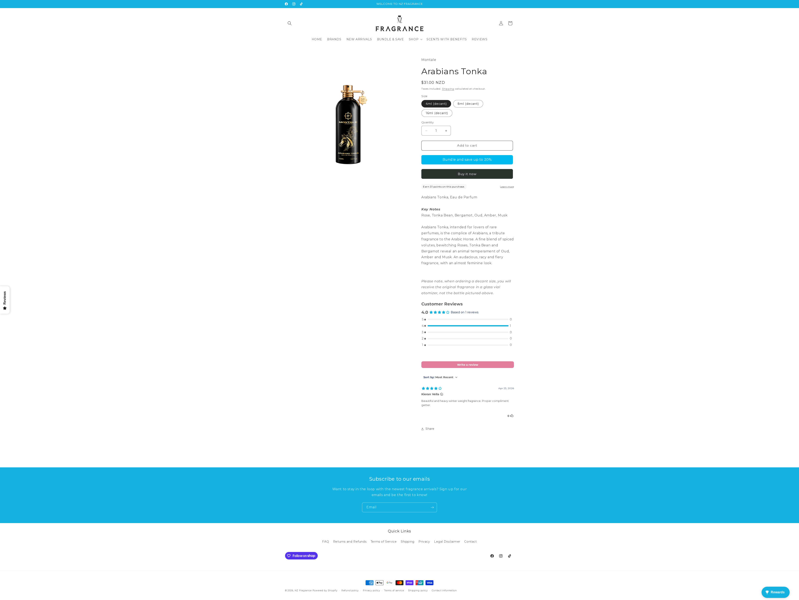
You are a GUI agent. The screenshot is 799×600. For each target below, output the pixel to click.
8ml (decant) (468, 104)
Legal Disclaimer (447, 541)
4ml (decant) (436, 104)
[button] (289, 23)
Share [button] (430, 429)
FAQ (325, 541)
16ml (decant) (437, 113)
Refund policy (350, 590)
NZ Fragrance (303, 590)
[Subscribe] (432, 507)
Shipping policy (418, 590)
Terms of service (394, 590)
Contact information (444, 590)
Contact (470, 541)
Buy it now (467, 174)
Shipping (448, 88)
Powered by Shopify (325, 590)
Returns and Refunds (349, 541)
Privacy (424, 541)
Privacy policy (371, 590)
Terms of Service (384, 541)
